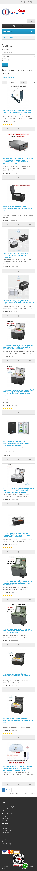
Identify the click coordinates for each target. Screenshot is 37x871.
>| (20, 790)
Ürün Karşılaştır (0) (8, 77)
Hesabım (4, 838)
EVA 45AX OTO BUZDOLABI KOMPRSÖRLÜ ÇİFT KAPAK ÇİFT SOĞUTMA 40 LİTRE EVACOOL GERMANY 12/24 (18, 347)
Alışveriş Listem (6, 842)
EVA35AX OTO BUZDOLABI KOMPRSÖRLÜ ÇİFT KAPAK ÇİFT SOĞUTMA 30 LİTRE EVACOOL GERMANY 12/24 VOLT (18, 490)
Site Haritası (5, 820)
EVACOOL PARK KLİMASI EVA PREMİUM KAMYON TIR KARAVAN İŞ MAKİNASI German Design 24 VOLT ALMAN (17, 768)
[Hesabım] (25, 2)
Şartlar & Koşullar (7, 805)
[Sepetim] (31, 2)
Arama (11, 37)
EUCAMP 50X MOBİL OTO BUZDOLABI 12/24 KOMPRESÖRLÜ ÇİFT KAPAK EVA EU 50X (18, 302)
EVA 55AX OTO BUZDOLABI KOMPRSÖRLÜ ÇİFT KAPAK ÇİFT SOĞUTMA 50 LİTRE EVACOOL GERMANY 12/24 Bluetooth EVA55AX (18, 392)
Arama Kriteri (5, 49)
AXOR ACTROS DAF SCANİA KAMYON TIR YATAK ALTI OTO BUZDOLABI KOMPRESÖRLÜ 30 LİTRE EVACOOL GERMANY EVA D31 (18, 160)
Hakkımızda (5, 809)
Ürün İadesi (5, 818)
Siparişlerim (5, 840)
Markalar (4, 826)
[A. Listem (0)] (28, 2)
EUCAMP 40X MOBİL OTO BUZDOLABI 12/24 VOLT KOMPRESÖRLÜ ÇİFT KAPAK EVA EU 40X (18, 255)
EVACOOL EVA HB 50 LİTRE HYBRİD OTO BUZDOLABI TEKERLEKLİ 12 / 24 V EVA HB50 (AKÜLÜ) (18, 583)
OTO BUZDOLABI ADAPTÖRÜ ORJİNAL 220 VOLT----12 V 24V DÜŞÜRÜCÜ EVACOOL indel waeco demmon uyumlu (18, 112)
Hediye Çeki (5, 828)
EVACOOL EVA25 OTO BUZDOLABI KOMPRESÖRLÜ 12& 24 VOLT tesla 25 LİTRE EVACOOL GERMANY (17, 535)
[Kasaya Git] (33, 2)
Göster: (23, 82)
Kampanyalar (5, 832)
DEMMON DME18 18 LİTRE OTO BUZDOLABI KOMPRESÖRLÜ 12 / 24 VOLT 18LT (18, 208)
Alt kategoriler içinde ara (11, 59)
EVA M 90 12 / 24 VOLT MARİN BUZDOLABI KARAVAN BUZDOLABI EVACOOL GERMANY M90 (16, 443)
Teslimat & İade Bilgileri (8, 807)
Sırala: (4, 82)
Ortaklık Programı (7, 830)
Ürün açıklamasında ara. (11, 61)
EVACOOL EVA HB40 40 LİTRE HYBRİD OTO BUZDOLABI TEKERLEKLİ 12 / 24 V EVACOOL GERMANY (17, 631)
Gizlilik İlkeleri (5, 811)
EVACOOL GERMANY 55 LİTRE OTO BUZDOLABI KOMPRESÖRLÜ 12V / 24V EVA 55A (18, 720)
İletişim (4, 816)
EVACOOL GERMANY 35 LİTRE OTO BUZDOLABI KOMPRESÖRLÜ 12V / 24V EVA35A (17, 675)
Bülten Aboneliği (6, 844)
